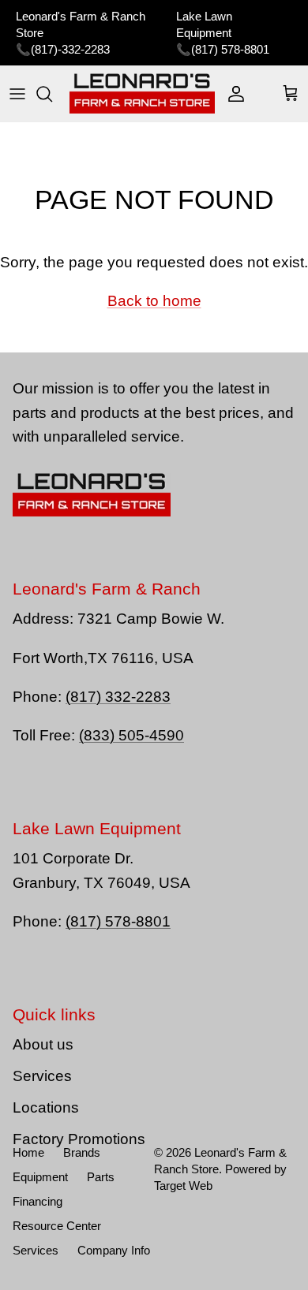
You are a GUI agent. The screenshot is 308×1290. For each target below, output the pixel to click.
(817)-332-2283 (70, 49)
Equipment (40, 1177)
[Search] (52, 93)
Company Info (113, 1250)
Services (42, 1076)
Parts (101, 1177)
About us (43, 1044)
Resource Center (57, 1225)
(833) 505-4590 (131, 735)
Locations (46, 1107)
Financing (37, 1201)
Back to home (154, 301)
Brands (81, 1152)
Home (28, 1152)
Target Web (183, 1185)
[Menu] (17, 93)
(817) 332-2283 (118, 696)
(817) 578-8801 (230, 49)
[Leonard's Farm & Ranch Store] (142, 93)
